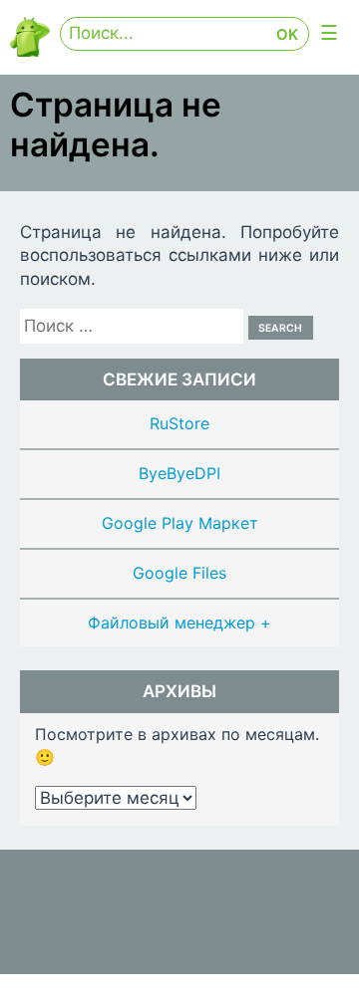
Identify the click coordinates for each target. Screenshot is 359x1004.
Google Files (179, 573)
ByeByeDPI (179, 473)
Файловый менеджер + (179, 622)
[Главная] (30, 51)
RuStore (179, 423)
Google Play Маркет (180, 523)
